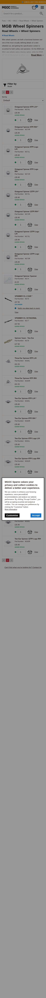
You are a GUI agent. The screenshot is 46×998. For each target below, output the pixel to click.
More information (11, 509)
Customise (12, 515)
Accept (36, 515)
